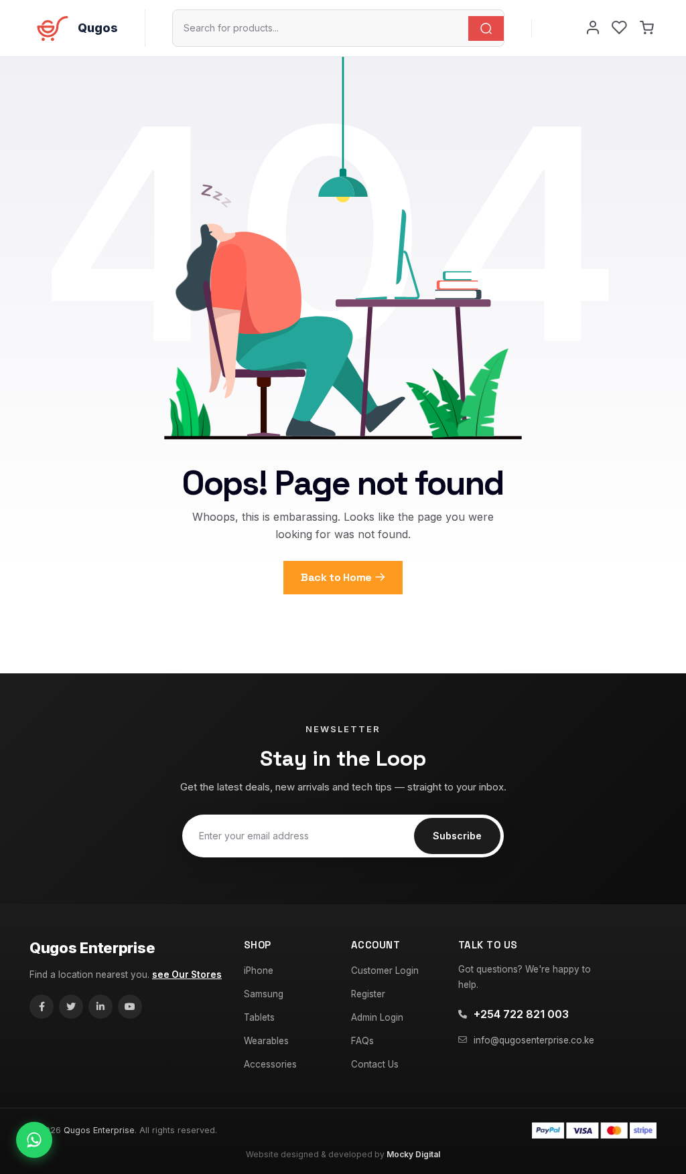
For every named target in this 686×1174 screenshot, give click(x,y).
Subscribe (457, 835)
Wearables (266, 1040)
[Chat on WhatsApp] (34, 1140)
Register (368, 994)
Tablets (259, 1017)
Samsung (263, 994)
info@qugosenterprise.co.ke (534, 1040)
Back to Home (336, 577)
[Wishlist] (619, 28)
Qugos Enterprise (92, 947)
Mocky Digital (413, 1154)
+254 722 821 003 (521, 1014)
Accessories (270, 1064)
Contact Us (375, 1064)
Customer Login (385, 970)
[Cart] (647, 28)
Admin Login (377, 1017)
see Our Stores (187, 974)
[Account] (593, 28)
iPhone (258, 970)
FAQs (362, 1040)
